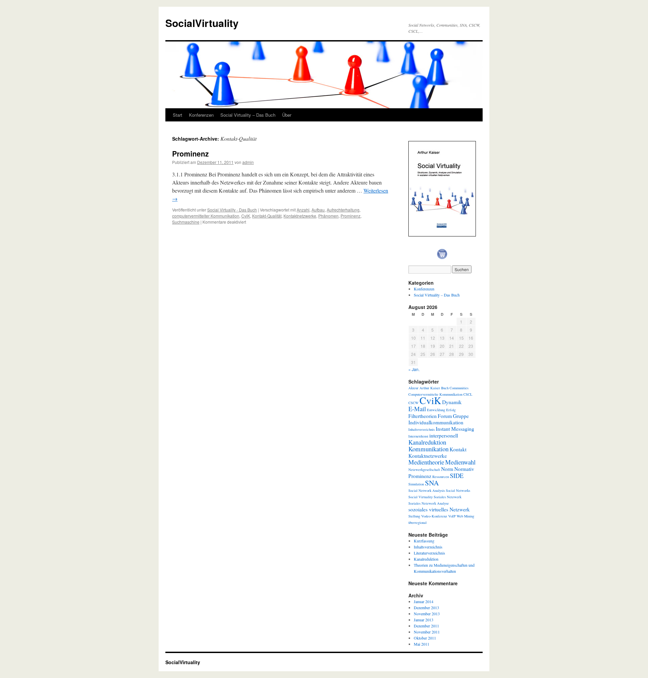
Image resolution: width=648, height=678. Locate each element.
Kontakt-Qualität (266, 216)
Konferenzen (201, 115)
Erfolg (451, 409)
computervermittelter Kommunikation (205, 216)
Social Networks (458, 490)
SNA (432, 482)
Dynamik (452, 402)
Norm (447, 468)
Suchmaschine (185, 222)
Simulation (416, 484)
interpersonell (443, 435)
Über (286, 115)
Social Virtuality (420, 497)
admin (248, 162)
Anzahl (303, 210)
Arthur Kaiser (430, 388)
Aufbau (318, 210)
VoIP (452, 516)
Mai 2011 (421, 644)
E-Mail (417, 408)
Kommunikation (428, 449)
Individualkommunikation (435, 422)
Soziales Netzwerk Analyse (428, 503)
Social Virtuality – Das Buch (247, 115)
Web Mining (465, 516)
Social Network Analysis (426, 490)
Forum (445, 416)
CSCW (413, 402)
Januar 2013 (423, 619)
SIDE (456, 475)
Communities (459, 388)
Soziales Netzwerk (447, 497)
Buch (445, 388)
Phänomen (328, 216)
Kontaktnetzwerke (300, 216)
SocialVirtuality (202, 23)
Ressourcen (440, 476)
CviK (245, 216)
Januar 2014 (423, 601)
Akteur (413, 388)
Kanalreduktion (427, 442)
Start (177, 115)
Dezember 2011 (426, 625)
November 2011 (427, 631)
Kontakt (458, 449)
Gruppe (461, 416)
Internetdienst (418, 436)
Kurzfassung (424, 540)
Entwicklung (436, 409)
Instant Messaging (455, 428)
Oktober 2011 (425, 638)
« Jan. (414, 369)
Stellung (414, 516)
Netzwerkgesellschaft (424, 469)
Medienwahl (460, 462)
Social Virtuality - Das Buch (232, 210)
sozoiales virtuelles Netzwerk (439, 509)
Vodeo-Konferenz (434, 516)
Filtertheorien (422, 416)
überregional (417, 522)
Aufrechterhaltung (343, 210)
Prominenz (190, 153)
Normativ (464, 468)
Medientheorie (426, 462)
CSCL (468, 394)
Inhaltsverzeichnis (421, 429)
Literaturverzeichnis (429, 553)
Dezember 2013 (426, 607)
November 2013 (427, 613)
